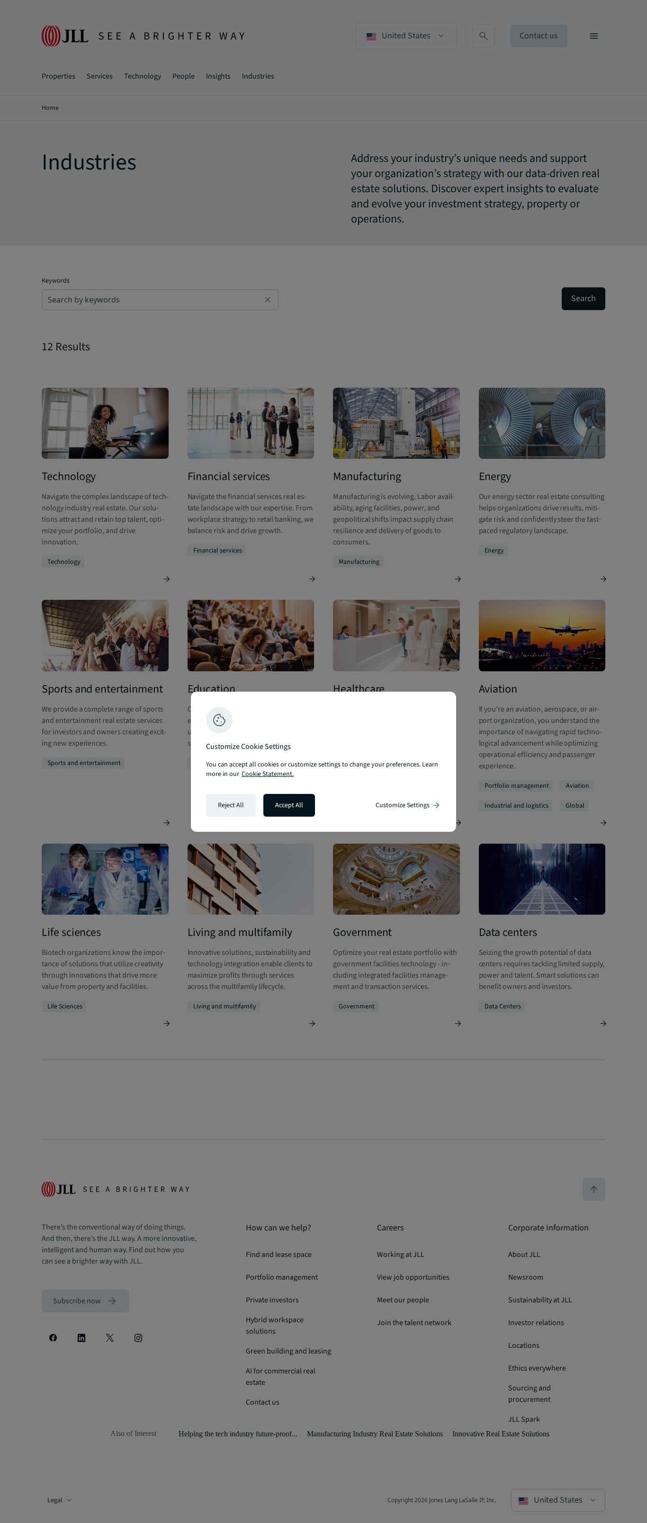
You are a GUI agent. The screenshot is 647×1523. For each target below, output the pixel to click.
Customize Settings (408, 805)
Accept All (289, 805)
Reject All (231, 805)
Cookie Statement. (268, 774)
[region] (323, 762)
